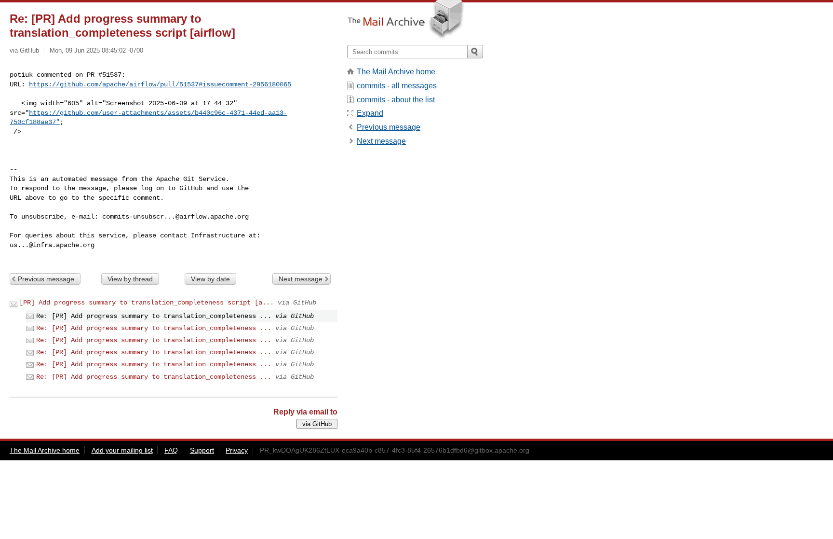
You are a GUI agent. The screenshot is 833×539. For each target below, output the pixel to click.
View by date (210, 279)
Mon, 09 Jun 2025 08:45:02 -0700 (96, 50)
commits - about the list (396, 100)
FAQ (171, 450)
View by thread (130, 279)
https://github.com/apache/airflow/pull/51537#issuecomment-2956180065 (160, 84)
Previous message (46, 279)
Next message (300, 279)
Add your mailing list (122, 450)
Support (202, 450)
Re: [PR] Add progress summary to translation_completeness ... (153, 328)
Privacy (237, 450)
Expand (370, 113)
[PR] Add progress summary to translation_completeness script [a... (146, 302)
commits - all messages (397, 86)
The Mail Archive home (396, 72)
